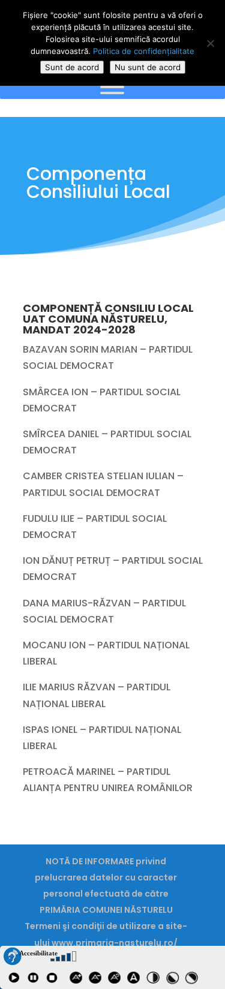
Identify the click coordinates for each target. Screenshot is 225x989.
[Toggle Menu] (112, 87)
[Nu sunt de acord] (210, 43)
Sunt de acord (72, 67)
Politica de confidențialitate (143, 51)
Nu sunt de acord (148, 67)
